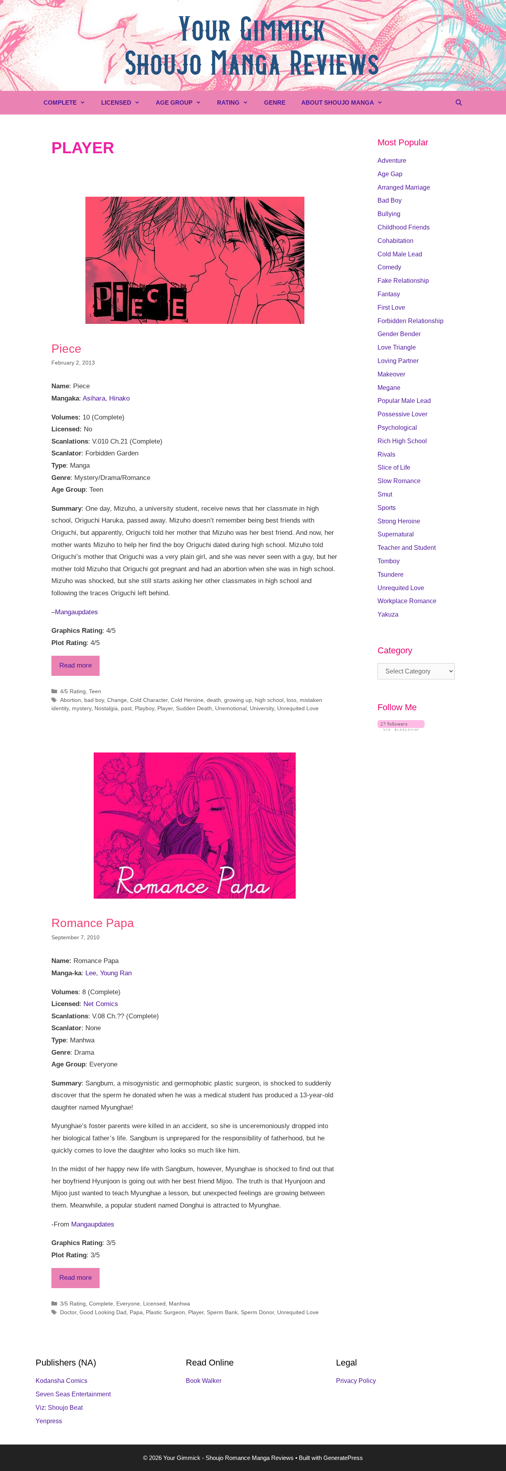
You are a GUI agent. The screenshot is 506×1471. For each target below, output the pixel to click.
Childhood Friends (404, 227)
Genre (274, 102)
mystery (81, 708)
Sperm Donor (257, 1312)
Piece (66, 348)
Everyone (128, 1303)
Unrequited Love (298, 708)
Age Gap (390, 174)
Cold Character (149, 700)
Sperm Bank (222, 1312)
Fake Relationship (403, 280)
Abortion (70, 700)
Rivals (386, 454)
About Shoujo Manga (337, 102)
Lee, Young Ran (108, 973)
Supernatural (396, 534)
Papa (136, 1312)
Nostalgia (106, 708)
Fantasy (389, 294)
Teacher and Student (407, 547)
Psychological (397, 427)
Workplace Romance (407, 601)
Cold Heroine (187, 700)
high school (269, 700)
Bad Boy (390, 200)
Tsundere (391, 574)
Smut (385, 494)
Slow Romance (399, 481)
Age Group (174, 102)
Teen (95, 691)
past (126, 708)
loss (291, 700)
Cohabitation (395, 240)
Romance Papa (92, 922)
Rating (228, 102)
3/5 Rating (73, 1303)
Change (117, 700)
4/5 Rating (73, 691)
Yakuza (388, 614)
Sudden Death (194, 708)
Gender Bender (399, 334)
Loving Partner (398, 360)
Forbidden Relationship (411, 321)
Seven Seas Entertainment (73, 1394)
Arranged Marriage (404, 187)
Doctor (68, 1312)
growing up (238, 700)
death (214, 700)
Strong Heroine (399, 521)
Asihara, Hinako (106, 398)
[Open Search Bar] (458, 103)
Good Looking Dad (102, 1312)
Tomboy (389, 561)
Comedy (389, 267)
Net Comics (100, 1004)
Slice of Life (394, 467)
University (262, 708)
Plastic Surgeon (165, 1312)
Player (165, 708)
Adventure (392, 160)
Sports (387, 507)
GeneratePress (343, 1457)
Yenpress (49, 1421)
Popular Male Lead (404, 400)
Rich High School (402, 441)
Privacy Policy (356, 1380)
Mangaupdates (76, 612)
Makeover (391, 374)
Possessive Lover (402, 414)
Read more (75, 665)
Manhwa (179, 1303)
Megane (389, 387)
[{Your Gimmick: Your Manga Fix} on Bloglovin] (401, 728)
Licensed (116, 102)
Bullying (389, 214)
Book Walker (203, 1380)
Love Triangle (397, 347)
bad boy (94, 700)
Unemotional (231, 708)
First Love (391, 307)
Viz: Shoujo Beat (59, 1407)
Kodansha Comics (61, 1380)
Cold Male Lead (400, 254)
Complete (60, 102)
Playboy (144, 708)
